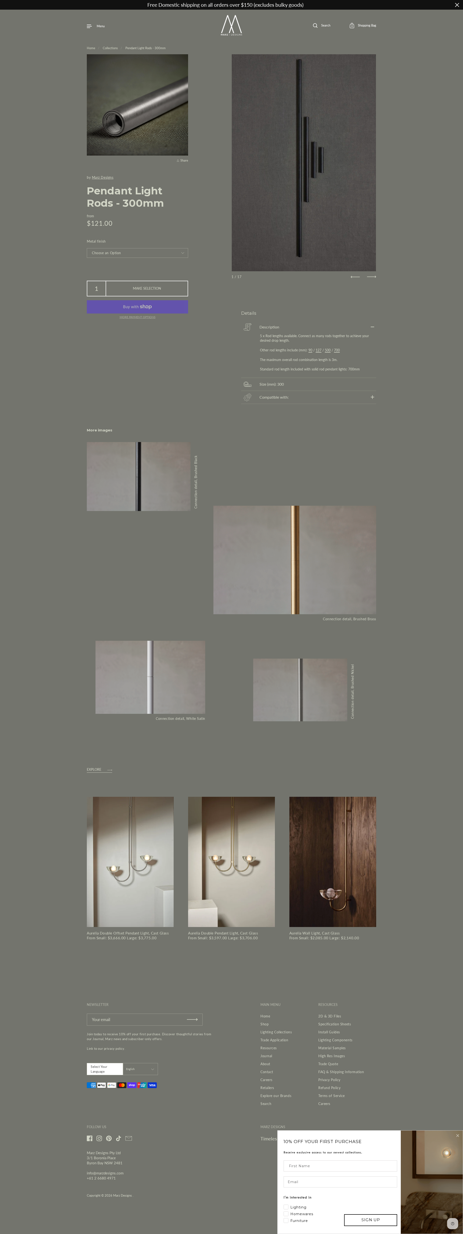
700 (337, 350)
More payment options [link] (138, 317)
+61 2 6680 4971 (101, 1178)
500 (328, 350)
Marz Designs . (123, 1195)
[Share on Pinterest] (183, 149)
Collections (110, 48)
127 (318, 350)
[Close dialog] (458, 1136)
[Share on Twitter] (183, 140)
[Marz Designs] (231, 34)
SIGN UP (370, 1220)
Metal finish (96, 241)
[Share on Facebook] (183, 132)
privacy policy (114, 1048)
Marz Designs (103, 177)
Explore (94, 769)
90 (310, 350)
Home (91, 48)
